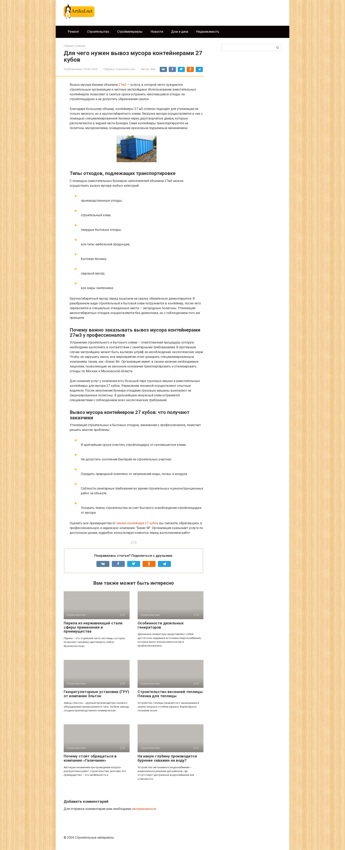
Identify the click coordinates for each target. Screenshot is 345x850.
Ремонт (73, 32)
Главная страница (74, 45)
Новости (157, 32)
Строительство (98, 32)
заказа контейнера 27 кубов (137, 523)
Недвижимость (207, 32)
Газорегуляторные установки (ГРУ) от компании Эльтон (96, 693)
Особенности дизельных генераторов (161, 625)
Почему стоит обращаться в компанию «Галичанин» (90, 758)
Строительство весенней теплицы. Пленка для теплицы (170, 693)
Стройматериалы (130, 32)
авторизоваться (144, 809)
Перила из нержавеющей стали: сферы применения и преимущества (93, 627)
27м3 (122, 85)
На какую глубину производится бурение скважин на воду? (167, 758)
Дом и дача (179, 32)
